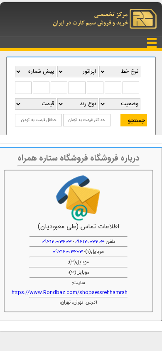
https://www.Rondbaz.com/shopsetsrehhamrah (70, 292)
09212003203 (89, 241)
